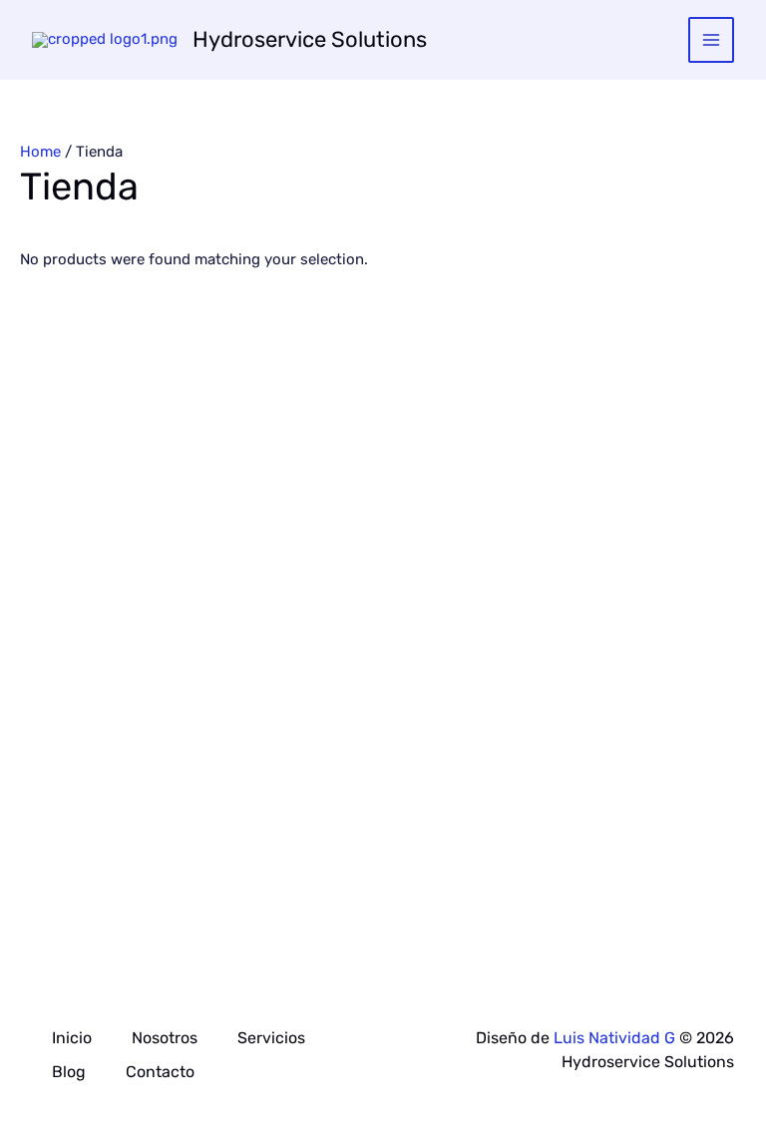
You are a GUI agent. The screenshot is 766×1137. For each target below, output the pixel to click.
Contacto (160, 1071)
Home (40, 152)
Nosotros (164, 1037)
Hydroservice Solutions (309, 39)
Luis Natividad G (614, 1037)
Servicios (271, 1037)
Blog (69, 1071)
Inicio (72, 1037)
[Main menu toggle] (711, 40)
